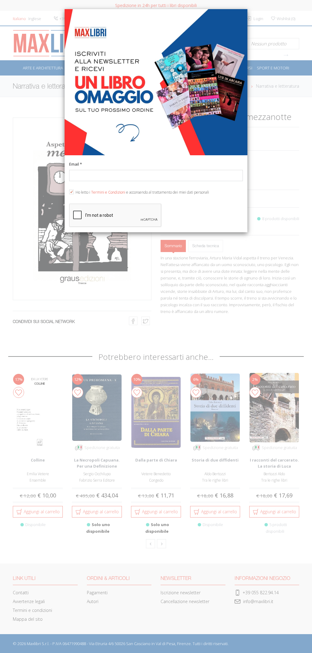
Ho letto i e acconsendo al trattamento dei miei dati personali (142, 192)
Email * (75, 164)
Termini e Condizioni (108, 192)
